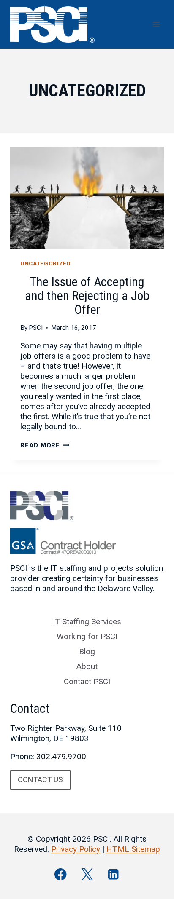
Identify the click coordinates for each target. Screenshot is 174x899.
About (87, 666)
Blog (87, 651)
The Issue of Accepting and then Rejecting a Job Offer (87, 295)
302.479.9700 (61, 756)
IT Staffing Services (87, 621)
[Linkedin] (113, 874)
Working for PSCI (87, 636)
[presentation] (87, 198)
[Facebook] (61, 874)
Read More (45, 445)
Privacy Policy (75, 849)
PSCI (36, 328)
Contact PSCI (87, 681)
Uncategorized (45, 263)
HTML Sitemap (133, 849)
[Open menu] (156, 24)
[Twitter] (87, 874)
